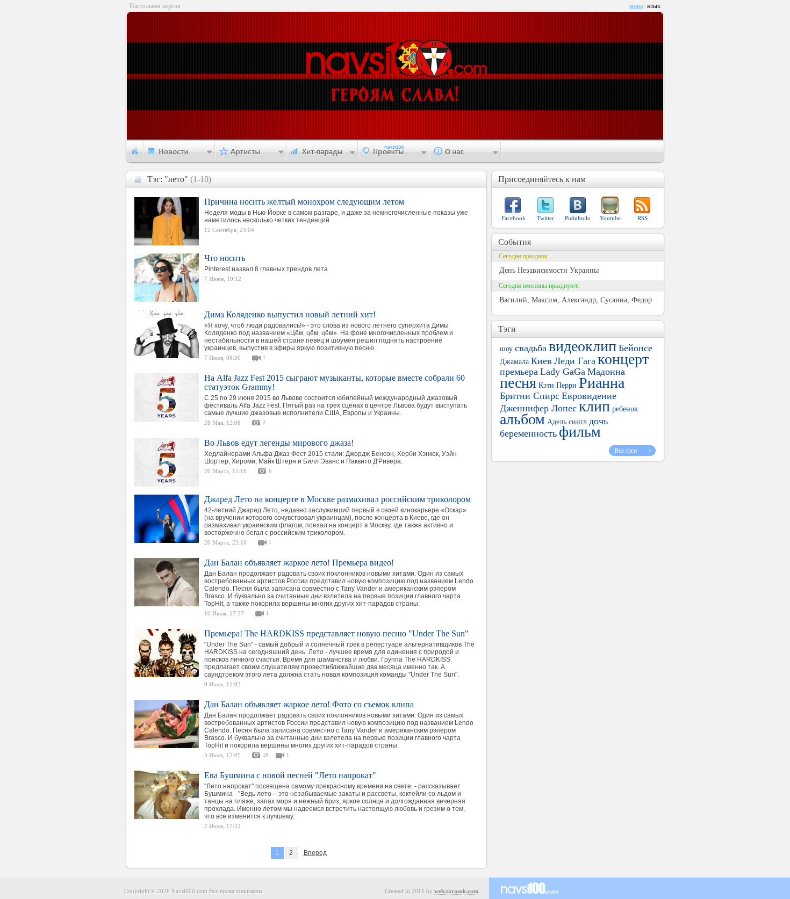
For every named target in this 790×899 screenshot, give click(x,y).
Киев (541, 361)
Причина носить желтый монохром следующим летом (304, 201)
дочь (598, 421)
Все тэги (625, 450)
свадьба (531, 348)
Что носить (224, 258)
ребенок (625, 409)
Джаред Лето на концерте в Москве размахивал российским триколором (337, 499)
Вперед (315, 853)
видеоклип (582, 346)
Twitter (545, 218)
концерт (623, 359)
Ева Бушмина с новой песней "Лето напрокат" (290, 775)
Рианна (601, 382)
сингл (578, 422)
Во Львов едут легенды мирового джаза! (279, 442)
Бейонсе (635, 348)
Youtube (610, 218)
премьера (519, 371)
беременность (528, 433)
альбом (522, 419)
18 (265, 755)
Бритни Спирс (529, 395)
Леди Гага (574, 361)
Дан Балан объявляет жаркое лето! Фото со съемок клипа (309, 704)
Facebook (513, 218)
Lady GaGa (562, 371)
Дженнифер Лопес (538, 408)
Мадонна (606, 371)
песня (518, 382)
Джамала (514, 362)
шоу (506, 349)
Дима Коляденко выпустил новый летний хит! (290, 314)
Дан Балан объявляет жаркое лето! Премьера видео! (299, 562)
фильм (580, 431)
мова (636, 6)
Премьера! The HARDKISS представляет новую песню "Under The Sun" (336, 633)
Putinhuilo (578, 218)
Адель (556, 422)
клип (594, 406)
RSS (642, 218)
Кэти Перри (557, 385)
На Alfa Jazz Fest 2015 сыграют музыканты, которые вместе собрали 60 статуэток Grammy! (334, 382)
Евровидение (589, 395)
